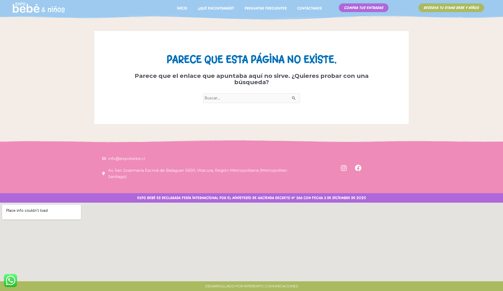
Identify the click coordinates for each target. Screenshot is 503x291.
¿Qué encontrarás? (216, 8)
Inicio (182, 8)
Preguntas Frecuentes (266, 8)
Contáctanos (309, 8)
